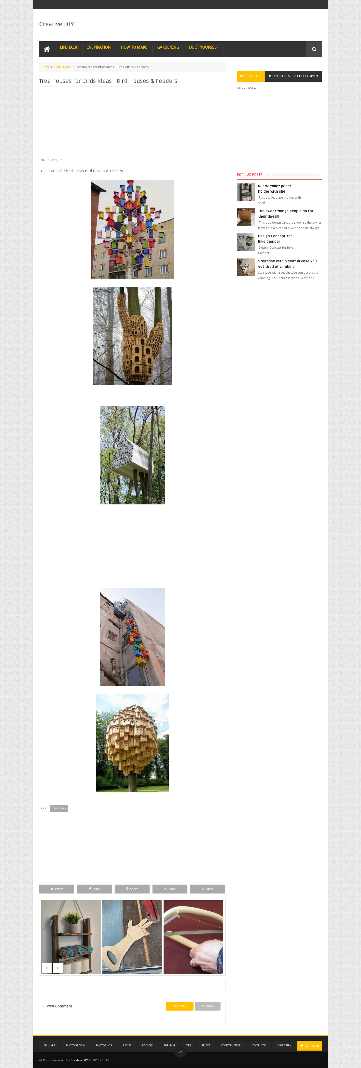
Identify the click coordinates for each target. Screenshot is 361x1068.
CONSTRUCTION (231, 1045)
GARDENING (168, 47)
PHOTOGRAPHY (75, 1045)
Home (46, 67)
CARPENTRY (62, 67)
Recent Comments (307, 76)
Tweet (59, 889)
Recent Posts (279, 76)
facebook (179, 1006)
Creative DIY (56, 24)
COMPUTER (259, 1045)
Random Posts (251, 76)
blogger (207, 1006)
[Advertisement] (132, 123)
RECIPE (127, 1045)
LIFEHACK (68, 47)
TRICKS (206, 1045)
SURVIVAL (169, 1045)
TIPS (188, 1045)
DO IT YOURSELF (203, 47)
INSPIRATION (99, 47)
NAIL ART (49, 1045)
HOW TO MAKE (134, 47)
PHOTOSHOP (104, 1045)
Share (96, 889)
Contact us (311, 1045)
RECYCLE (147, 1045)
